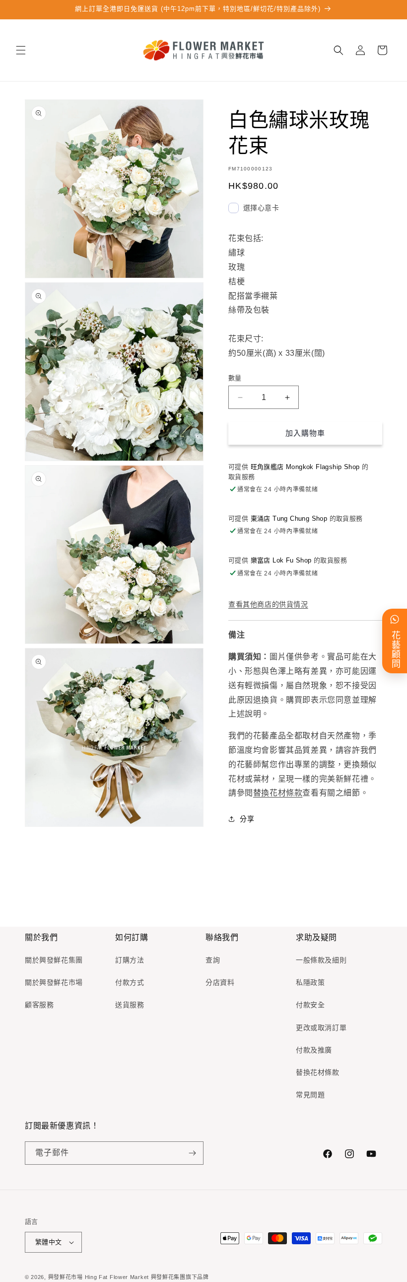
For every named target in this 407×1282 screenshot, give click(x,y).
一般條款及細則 (321, 960)
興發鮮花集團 (168, 1277)
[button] (21, 50)
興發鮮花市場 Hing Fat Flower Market (98, 1277)
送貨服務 (129, 1005)
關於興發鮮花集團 (54, 960)
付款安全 (310, 1005)
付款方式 (129, 982)
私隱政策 (310, 982)
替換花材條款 (278, 793)
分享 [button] (247, 819)
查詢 (212, 960)
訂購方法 (129, 960)
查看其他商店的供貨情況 (268, 604)
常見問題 (310, 1095)
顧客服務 (39, 1005)
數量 (235, 378)
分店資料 (219, 982)
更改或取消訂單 (321, 1028)
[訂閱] (192, 1153)
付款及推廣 (314, 1050)
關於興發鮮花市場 (54, 982)
